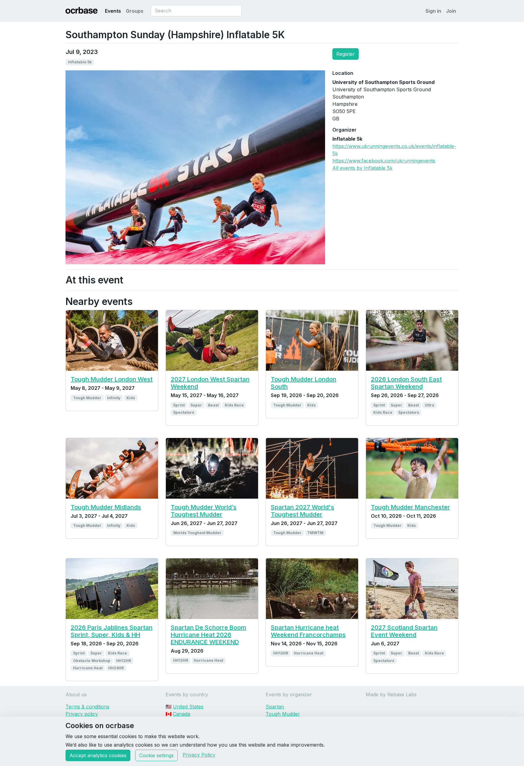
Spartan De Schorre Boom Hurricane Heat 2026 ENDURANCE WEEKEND (208, 635)
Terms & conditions (87, 707)
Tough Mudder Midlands (106, 507)
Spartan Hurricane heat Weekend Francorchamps (308, 631)
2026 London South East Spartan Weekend (406, 383)
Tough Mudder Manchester (410, 507)
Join (451, 11)
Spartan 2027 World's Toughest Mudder (302, 510)
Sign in (433, 11)
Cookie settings (156, 755)
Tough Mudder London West (112, 379)
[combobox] (196, 10)
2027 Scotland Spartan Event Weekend (404, 631)
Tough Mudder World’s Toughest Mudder (204, 510)
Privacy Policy (199, 755)
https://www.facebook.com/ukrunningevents (383, 161)
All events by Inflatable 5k (362, 168)
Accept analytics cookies (97, 755)
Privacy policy (82, 714)
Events (113, 11)
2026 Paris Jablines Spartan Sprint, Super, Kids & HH (112, 631)
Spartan (275, 707)
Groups (134, 11)
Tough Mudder (283, 714)
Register (345, 54)
